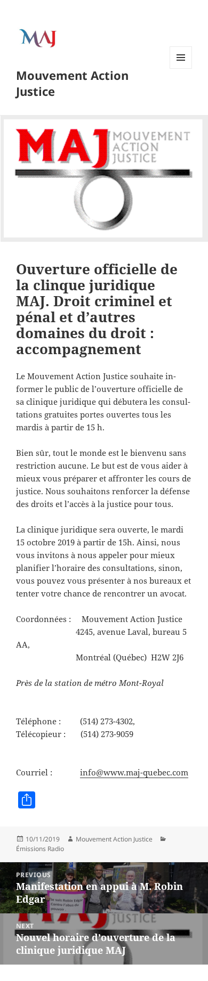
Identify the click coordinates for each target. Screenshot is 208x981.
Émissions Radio (40, 848)
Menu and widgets (181, 68)
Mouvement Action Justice (72, 83)
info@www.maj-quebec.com (134, 772)
